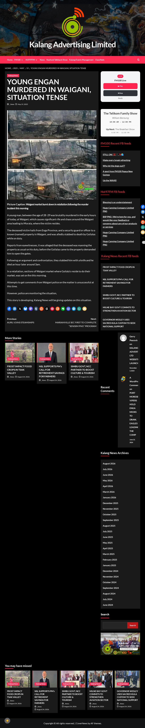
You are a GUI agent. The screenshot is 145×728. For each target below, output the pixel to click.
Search (105, 614)
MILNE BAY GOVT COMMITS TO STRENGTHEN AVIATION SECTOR (119, 309)
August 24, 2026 (23, 377)
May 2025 (108, 542)
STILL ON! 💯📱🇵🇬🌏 (113, 154)
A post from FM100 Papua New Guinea (118, 173)
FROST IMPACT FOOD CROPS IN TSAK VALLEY (19, 370)
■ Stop (120, 93)
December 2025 (110, 503)
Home (9, 60)
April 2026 (108, 486)
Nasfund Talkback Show (57, 60)
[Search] (138, 59)
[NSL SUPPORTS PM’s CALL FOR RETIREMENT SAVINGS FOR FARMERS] (52, 353)
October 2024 (109, 582)
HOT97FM (30, 60)
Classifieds (99, 60)
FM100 (17, 60)
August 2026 (109, 463)
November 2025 (111, 508)
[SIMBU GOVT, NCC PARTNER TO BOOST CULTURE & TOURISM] (83, 353)
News (42, 60)
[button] (9, 309)
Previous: (20, 320)
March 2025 (109, 554)
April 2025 (108, 548)
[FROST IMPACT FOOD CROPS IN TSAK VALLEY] (20, 353)
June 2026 (108, 475)
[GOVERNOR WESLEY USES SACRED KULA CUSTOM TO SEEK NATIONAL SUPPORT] (127, 679)
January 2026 (109, 497)
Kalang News (13, 75)
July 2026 (107, 469)
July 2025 (107, 531)
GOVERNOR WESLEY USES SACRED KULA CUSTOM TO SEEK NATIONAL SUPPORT (119, 323)
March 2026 (109, 492)
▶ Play (120, 86)
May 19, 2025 (23, 104)
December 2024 (110, 571)
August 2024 (109, 593)
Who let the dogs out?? (114, 166)
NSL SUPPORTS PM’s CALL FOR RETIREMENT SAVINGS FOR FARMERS (118, 282)
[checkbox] (7, 720)
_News (11, 104)
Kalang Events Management (81, 60)
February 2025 (110, 559)
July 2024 (107, 599)
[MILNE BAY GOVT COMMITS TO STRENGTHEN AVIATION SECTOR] (100, 679)
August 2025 (109, 525)
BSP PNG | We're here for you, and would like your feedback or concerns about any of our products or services (120, 221)
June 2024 (108, 605)
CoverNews (81, 723)
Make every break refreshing (116, 160)
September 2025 (111, 520)
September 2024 (111, 588)
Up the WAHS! (110, 180)
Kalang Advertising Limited (72, 44)
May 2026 (108, 480)
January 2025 (109, 565)
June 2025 (108, 537)
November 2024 (111, 576)
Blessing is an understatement (117, 202)
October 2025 (109, 514)
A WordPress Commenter (135, 381)
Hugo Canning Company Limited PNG (118, 209)
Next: (75, 322)
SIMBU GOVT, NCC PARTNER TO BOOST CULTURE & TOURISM (83, 370)
